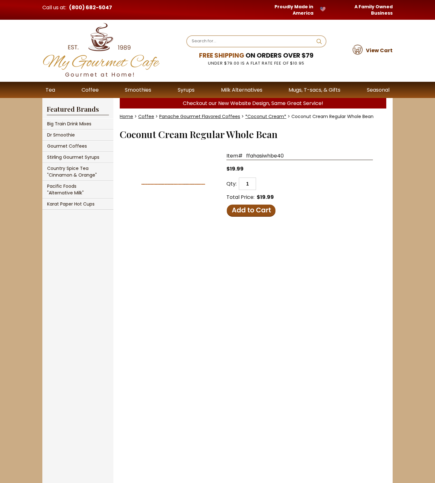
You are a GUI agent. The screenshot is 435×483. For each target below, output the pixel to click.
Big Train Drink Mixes (69, 124)
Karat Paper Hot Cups (71, 204)
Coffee (146, 116)
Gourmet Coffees (67, 146)
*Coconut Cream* (265, 116)
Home (126, 116)
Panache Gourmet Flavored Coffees (199, 116)
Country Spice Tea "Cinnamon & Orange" (72, 171)
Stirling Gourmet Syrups (73, 157)
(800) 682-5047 (90, 7)
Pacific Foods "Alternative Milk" (65, 189)
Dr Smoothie (61, 135)
